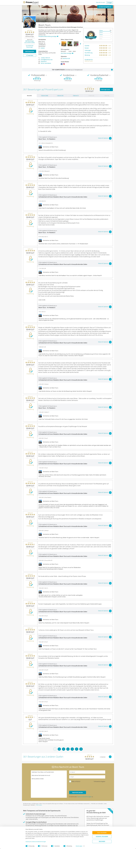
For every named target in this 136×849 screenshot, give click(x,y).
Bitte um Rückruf (76, 781)
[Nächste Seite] (76, 749)
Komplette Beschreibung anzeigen (47, 36)
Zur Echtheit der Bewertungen (29, 46)
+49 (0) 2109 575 (45, 58)
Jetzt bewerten (29, 51)
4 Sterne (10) (60, 95)
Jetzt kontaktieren (105, 7)
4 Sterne (101, 32)
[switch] (39, 846)
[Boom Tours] (29, 22)
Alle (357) (29, 95)
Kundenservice (89, 59)
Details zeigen (79, 846)
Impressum (28, 841)
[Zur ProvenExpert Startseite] (31, 3)
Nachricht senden (77, 792)
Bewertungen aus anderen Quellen (29, 41)
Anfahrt (43, 48)
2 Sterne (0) (91, 95)
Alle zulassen (101, 833)
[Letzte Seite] (81, 749)
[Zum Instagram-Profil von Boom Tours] (64, 65)
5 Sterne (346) (44, 95)
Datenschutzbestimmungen (39, 841)
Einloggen (109, 2)
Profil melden (39, 805)
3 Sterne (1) (76, 95)
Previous (59, 44)
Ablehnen (102, 841)
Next (80, 44)
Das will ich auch (100, 2)
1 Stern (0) (106, 95)
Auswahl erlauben (102, 836)
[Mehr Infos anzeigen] (91, 34)
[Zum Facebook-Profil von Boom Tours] (62, 65)
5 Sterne (101, 30)
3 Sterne (101, 34)
